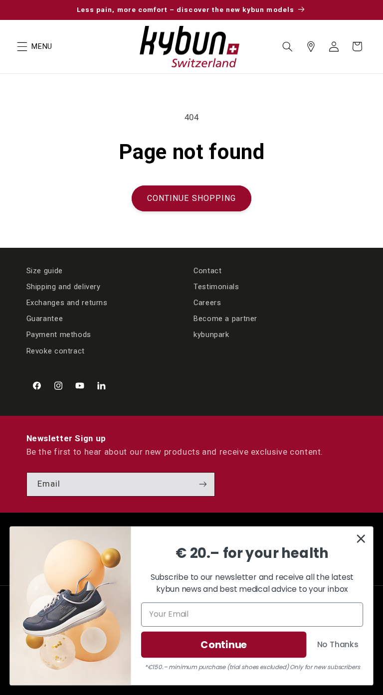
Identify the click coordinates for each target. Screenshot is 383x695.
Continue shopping (191, 198)
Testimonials (216, 286)
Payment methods (58, 334)
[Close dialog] (361, 538)
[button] (21, 46)
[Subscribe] (202, 484)
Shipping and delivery (63, 286)
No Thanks (338, 644)
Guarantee (44, 318)
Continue (223, 644)
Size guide (44, 270)
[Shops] (310, 46)
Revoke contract (55, 351)
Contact (207, 270)
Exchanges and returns (67, 302)
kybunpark (211, 334)
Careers (207, 302)
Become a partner (225, 318)
